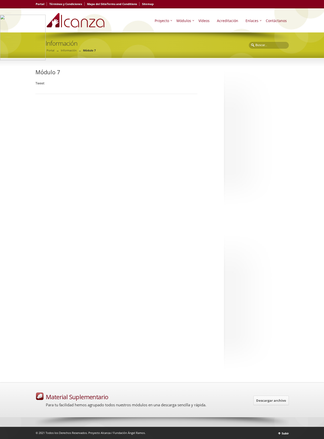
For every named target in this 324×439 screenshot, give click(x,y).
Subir (285, 433)
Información (69, 50)
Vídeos (204, 20)
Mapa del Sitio (97, 4)
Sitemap (148, 4)
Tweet (40, 83)
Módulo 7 (47, 72)
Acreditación (227, 20)
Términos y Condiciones (65, 4)
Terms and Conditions (122, 4)
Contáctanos (276, 20)
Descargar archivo (271, 400)
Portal (40, 4)
